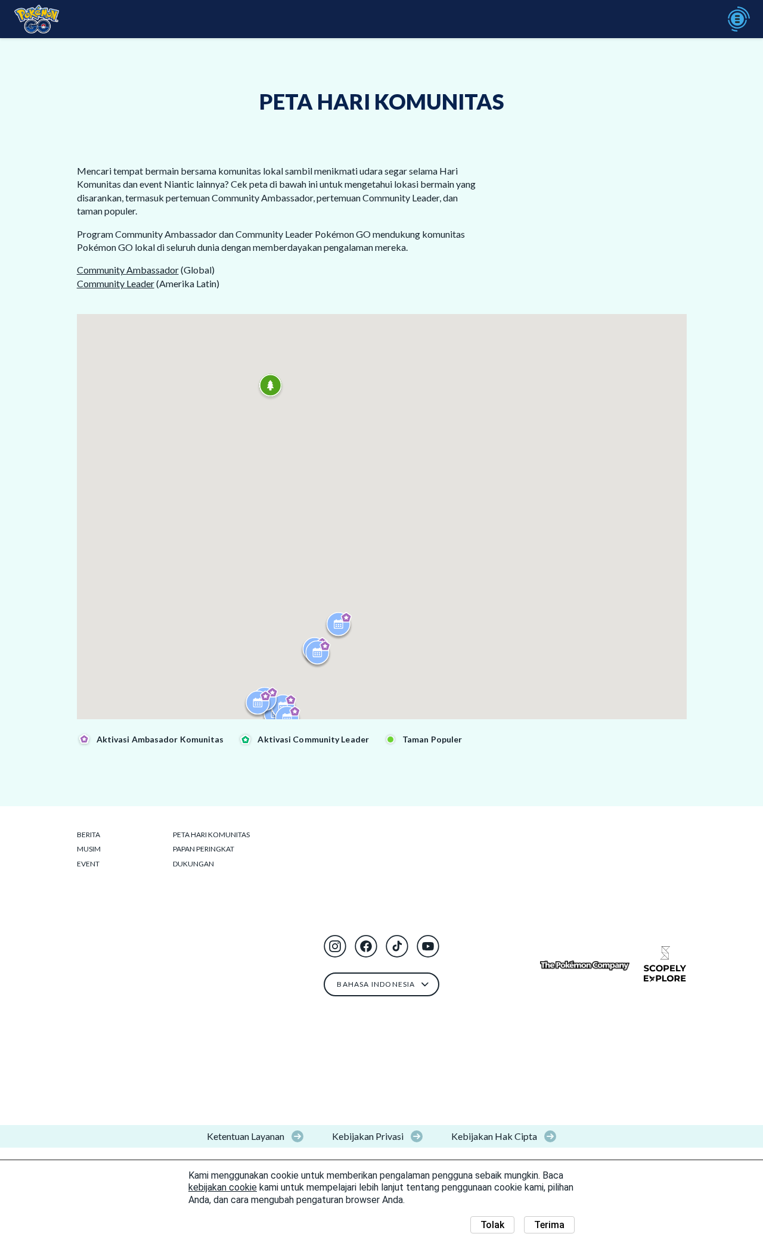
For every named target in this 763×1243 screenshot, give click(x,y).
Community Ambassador (128, 269)
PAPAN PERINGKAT (203, 848)
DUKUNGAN (193, 863)
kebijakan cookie (222, 1187)
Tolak (492, 1224)
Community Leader (115, 283)
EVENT (88, 863)
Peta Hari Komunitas (211, 834)
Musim (89, 848)
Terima (549, 1224)
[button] (335, 946)
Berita (88, 834)
